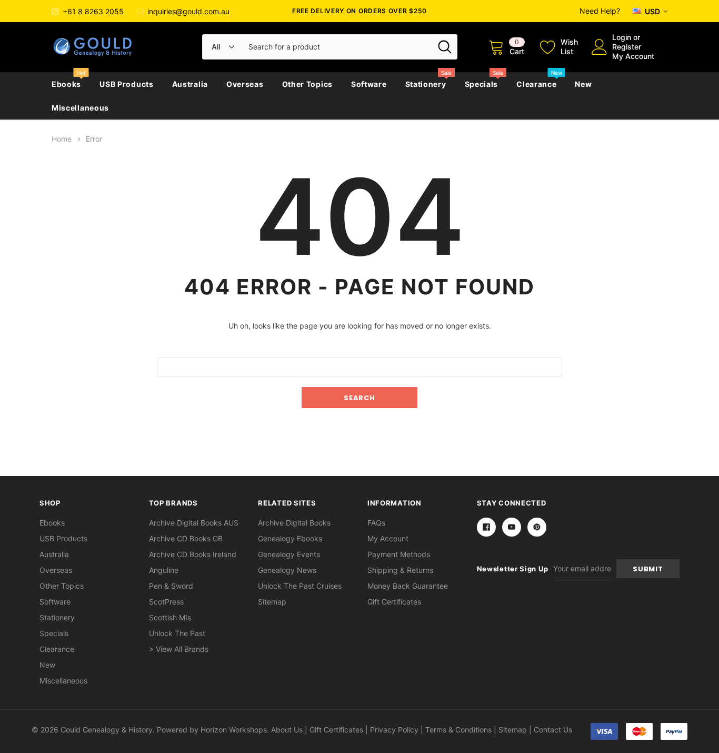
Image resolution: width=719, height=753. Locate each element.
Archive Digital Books (294, 522)
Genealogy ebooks (290, 538)
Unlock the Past (177, 633)
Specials (481, 84)
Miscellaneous (80, 107)
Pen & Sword (171, 585)
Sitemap (272, 601)
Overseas (245, 84)
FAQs (376, 522)
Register (626, 46)
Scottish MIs (170, 617)
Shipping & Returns (400, 570)
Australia (190, 84)
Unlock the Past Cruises (300, 585)
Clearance (536, 84)
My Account (633, 56)
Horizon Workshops (234, 729)
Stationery (425, 84)
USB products (126, 84)
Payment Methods (398, 554)
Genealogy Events (289, 554)
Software (369, 84)
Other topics (307, 84)
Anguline (163, 570)
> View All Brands (178, 649)
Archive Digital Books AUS (193, 522)
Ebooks (66, 84)
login (621, 37)
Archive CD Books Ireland (192, 554)
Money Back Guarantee (407, 585)
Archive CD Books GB (186, 538)
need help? (600, 10)
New (583, 84)
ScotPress (166, 601)
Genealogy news (287, 570)
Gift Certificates (394, 601)
